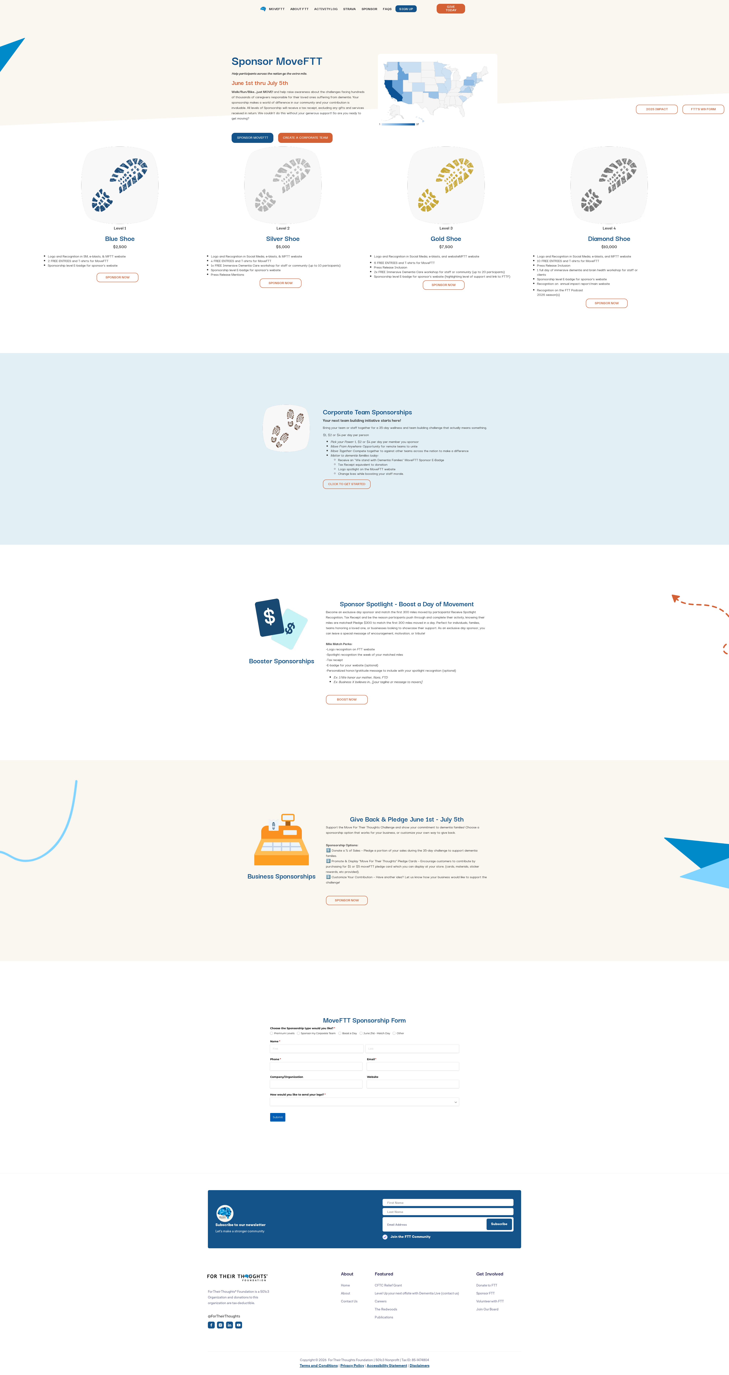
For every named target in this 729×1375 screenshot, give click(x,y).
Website (372, 1077)
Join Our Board (487, 1309)
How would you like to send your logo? (304, 1094)
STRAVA (349, 8)
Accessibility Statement (387, 1366)
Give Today (451, 8)
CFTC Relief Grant (388, 1285)
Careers (381, 1301)
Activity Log (326, 8)
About (345, 1293)
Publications (384, 1317)
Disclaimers (419, 1366)
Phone (281, 1059)
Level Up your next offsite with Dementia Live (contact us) (417, 1293)
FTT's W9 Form (703, 108)
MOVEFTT (277, 8)
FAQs (387, 8)
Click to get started (346, 483)
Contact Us (349, 1301)
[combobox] (364, 1102)
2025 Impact (657, 108)
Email (378, 1059)
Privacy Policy (352, 1366)
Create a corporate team (305, 137)
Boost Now (347, 699)
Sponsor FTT (485, 1293)
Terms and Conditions (319, 1366)
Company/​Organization (286, 1077)
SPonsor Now (117, 276)
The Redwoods (386, 1309)
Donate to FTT (486, 1285)
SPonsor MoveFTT (252, 137)
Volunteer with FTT (490, 1301)
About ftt (299, 8)
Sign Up (406, 8)
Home (345, 1285)
